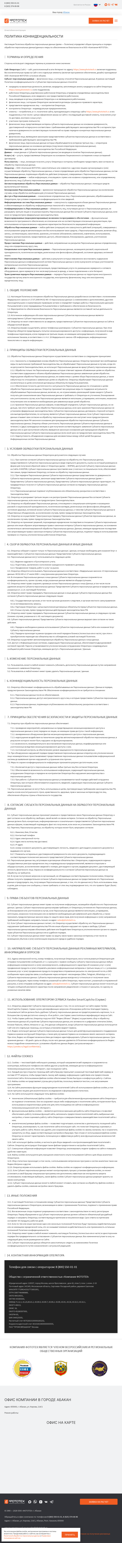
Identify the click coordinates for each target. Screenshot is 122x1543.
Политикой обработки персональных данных (22, 1536)
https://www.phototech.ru (85, 69)
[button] (97, 4)
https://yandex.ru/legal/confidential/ (23, 1046)
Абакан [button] (66, 12)
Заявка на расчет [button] (98, 1501)
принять (70, 1534)
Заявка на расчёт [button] (101, 20)
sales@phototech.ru (66, 920)
